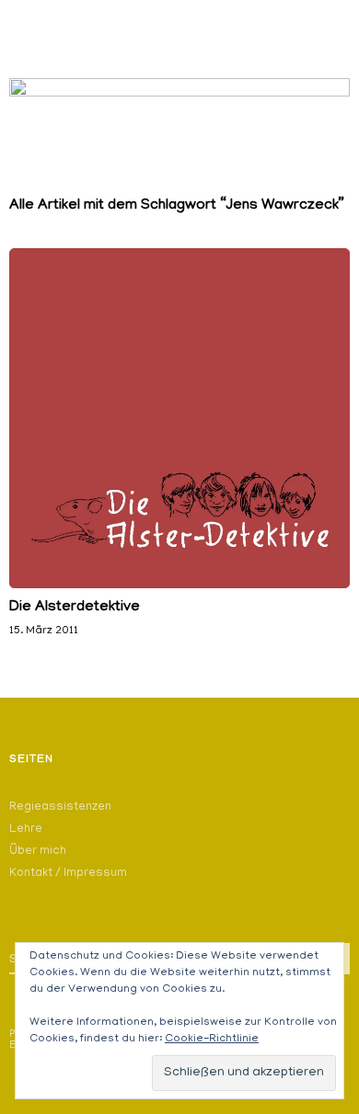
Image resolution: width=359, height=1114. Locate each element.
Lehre (25, 829)
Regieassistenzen (60, 807)
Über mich (37, 851)
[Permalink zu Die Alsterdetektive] (179, 585)
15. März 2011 (43, 631)
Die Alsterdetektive (74, 607)
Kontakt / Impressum (68, 874)
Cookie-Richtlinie (212, 1039)
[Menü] (32, 23)
